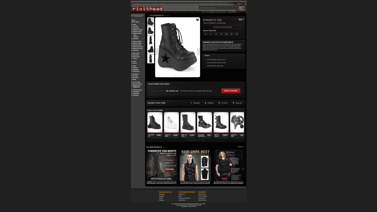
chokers (135, 67)
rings (134, 79)
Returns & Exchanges (184, 198)
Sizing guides (202, 198)
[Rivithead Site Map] (137, 16)
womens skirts (137, 45)
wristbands (136, 71)
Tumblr (161, 198)
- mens (135, 35)
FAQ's (180, 196)
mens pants (136, 56)
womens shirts (137, 41)
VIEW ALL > (241, 146)
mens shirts (136, 53)
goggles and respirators (136, 86)
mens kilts (136, 55)
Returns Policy (202, 200)
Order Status (182, 200)
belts (134, 66)
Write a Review (230, 91)
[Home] (148, 15)
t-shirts (135, 58)
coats (134, 61)
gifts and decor (137, 84)
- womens (136, 37)
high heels (136, 28)
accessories (136, 82)
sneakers (135, 38)
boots (134, 24)
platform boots (137, 33)
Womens (168, 15)
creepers (135, 26)
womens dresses (138, 47)
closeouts (136, 95)
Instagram (161, 196)
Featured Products (154, 147)
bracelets (136, 77)
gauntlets (135, 69)
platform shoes (137, 31)
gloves (135, 63)
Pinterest (161, 200)
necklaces (136, 74)
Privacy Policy (202, 194)
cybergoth (136, 93)
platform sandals (138, 30)
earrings (135, 76)
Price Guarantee (202, 196)
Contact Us (182, 194)
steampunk (136, 91)
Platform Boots (156, 15)
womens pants (137, 43)
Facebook (161, 194)
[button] (198, 51)
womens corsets (138, 48)
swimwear (136, 50)
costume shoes (137, 90)
